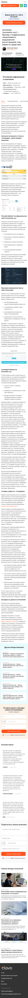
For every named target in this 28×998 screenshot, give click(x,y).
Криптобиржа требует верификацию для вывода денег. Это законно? (14, 892)
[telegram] (25, 5)
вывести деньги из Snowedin (9, 621)
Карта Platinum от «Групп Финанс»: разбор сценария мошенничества (12, 951)
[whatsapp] (21, 5)
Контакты (4, 984)
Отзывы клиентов (6, 978)
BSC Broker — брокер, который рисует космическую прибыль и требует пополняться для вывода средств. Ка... (14, 655)
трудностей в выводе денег (9, 506)
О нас (3, 973)
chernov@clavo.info (12, 49)
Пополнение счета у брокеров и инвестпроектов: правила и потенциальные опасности (11, 921)
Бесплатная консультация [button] (14, 731)
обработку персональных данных (17, 735)
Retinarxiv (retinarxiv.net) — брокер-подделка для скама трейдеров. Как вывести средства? (13, 686)
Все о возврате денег (11, 5)
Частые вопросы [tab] (12, 101)
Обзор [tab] (3, 101)
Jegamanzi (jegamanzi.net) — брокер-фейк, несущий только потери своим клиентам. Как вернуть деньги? (13, 697)
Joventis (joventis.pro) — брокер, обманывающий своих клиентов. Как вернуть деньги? (13, 666)
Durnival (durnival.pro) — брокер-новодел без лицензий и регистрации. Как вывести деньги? (13, 676)
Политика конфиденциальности (11, 994)
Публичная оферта (7, 991)
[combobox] (4, 721)
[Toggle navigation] (25, 2)
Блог (2, 981)
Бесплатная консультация (9, 975)
